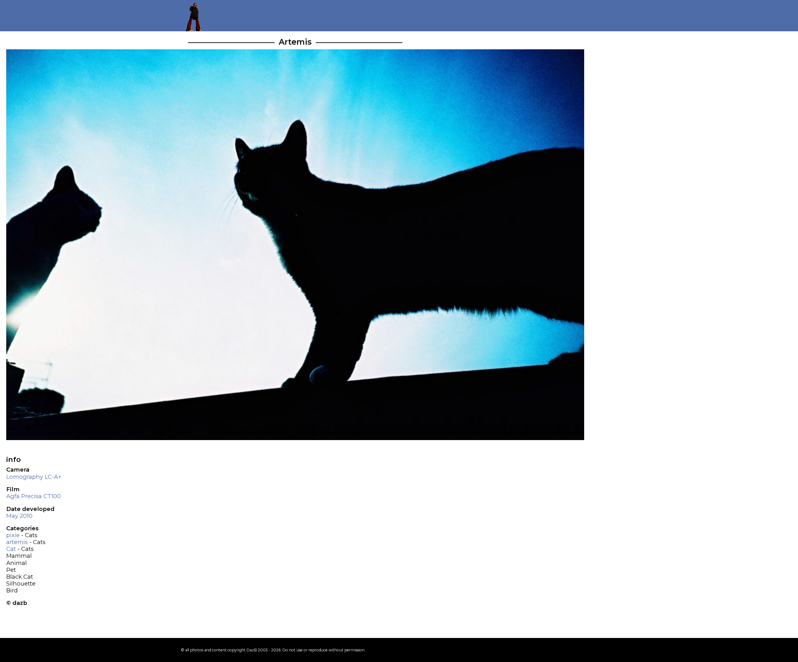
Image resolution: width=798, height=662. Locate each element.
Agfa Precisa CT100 (33, 496)
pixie (13, 535)
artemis (17, 542)
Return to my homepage (196, 15)
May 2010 (19, 515)
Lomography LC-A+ (33, 476)
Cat (11, 548)
